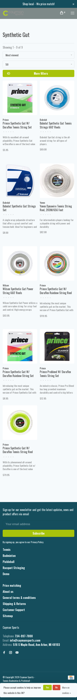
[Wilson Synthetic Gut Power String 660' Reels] (20, 264)
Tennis (7, 549)
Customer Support (14, 610)
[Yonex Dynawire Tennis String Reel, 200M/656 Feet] (57, 181)
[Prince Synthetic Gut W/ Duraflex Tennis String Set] (20, 98)
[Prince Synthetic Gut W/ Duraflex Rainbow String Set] (20, 346)
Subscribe (39, 533)
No (56, 687)
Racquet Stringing (14, 568)
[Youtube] (17, 652)
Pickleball (8, 562)
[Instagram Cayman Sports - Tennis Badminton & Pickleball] (10, 652)
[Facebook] (4, 652)
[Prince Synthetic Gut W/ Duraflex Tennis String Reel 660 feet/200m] (20, 423)
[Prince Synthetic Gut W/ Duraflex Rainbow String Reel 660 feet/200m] (57, 264)
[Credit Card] (71, 678)
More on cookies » (66, 690)
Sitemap (8, 616)
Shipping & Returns (14, 604)
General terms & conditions (19, 597)
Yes (47, 687)
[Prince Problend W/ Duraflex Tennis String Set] (57, 346)
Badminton (9, 555)
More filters (41, 73)
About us (8, 591)
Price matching (12, 585)
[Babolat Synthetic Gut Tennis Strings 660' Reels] (57, 98)
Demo (6, 574)
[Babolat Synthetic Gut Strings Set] (20, 181)
